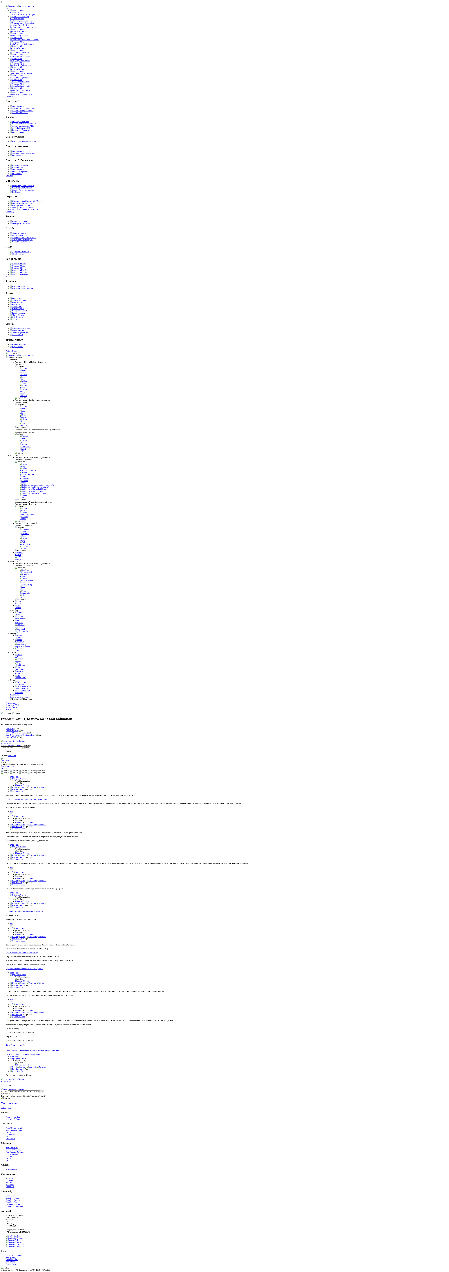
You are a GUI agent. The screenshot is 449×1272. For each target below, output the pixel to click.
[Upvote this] (17, 787)
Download (24, 165)
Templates (21, 313)
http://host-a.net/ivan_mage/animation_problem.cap (24, 911)
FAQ (18, 192)
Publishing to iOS (23, 128)
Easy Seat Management (14, 1150)
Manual (21, 106)
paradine (4, 769)
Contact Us (14, 695)
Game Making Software (14, 1117)
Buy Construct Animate (24, 288)
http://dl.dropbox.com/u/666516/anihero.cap (22, 953)
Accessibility (10, 1262)
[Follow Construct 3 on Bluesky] (18, 270)
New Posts (20, 254)
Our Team (9, 1180)
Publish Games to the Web (40, 487)
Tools (18, 319)
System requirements (27, 109)
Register (9, 351)
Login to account (23, 697)
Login (14, 351)
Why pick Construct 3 (25, 186)
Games (19, 307)
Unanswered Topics (13, 705)
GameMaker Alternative (14, 1128)
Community (10, 212)
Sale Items (19, 347)
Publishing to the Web (29, 124)
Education (9, 176)
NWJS (22, 167)
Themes (20, 315)
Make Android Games (38, 489)
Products (9, 8)
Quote (22, 791)
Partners (9, 1156)
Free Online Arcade (13, 1204)
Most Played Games (28, 238)
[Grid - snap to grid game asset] (2, 758)
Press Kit (9, 1183)
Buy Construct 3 (21, 286)
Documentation (11, 1134)
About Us (9, 1178)
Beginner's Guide (22, 122)
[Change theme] (21, 699)
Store (7, 276)
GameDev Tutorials (13, 1200)
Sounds (24, 311)
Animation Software (13, 1119)
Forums (13, 633)
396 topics (19, 822)
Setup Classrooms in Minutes (31, 201)
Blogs (12, 680)
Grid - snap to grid (7, 760)
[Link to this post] (16, 789)
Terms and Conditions (14, 1255)
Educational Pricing (22, 205)
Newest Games (21, 236)
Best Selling (22, 330)
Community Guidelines (14, 1206)
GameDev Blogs (12, 1202)
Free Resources (26, 188)
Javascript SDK (22, 172)
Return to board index (19, 1089)
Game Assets (10, 1196)
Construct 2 (25, 523)
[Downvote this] (36, 787)
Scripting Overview (25, 111)
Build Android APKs (26, 126)
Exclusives (19, 335)
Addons (20, 298)
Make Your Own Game (14, 1130)
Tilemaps (19, 317)
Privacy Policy (11, 1258)
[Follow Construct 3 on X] (16, 268)
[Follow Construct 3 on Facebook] (19, 272)
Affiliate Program (12, 1169)
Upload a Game (24, 242)
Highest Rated (23, 333)
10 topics (18, 785)
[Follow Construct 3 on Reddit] (18, 264)
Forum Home (22, 221)
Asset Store (14, 610)
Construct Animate (33, 400)
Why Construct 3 (12, 1148)
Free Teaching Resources (15, 1152)
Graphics (20, 309)
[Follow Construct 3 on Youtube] (18, 266)
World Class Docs (25, 203)
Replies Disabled (18, 741)
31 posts (26, 785)
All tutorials (19, 132)
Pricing (8, 1132)
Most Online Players (25, 240)
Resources (9, 96)
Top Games (22, 233)
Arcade (13, 653)
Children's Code (12, 1260)
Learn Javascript (12, 1154)
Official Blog (25, 252)
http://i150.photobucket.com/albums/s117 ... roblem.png (26, 799)
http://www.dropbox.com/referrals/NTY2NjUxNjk (24, 969)
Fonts (18, 305)
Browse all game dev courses (26, 141)
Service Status (11, 1264)
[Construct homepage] (20, 6)
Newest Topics (25, 223)
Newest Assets (24, 328)
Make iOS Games (37, 491)
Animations (22, 300)
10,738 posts (29, 822)
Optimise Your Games (38, 493)
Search (8, 709)
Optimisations (27, 130)
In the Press (10, 1185)
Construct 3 (32, 362)
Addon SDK (23, 113)
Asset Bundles (23, 345)
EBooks (19, 302)
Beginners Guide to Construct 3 (42, 485)
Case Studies (10, 1139)
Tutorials (18, 155)
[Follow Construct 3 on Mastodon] (19, 274)
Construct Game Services (37, 430)
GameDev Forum (12, 1198)
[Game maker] (20, 355)
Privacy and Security (26, 190)
